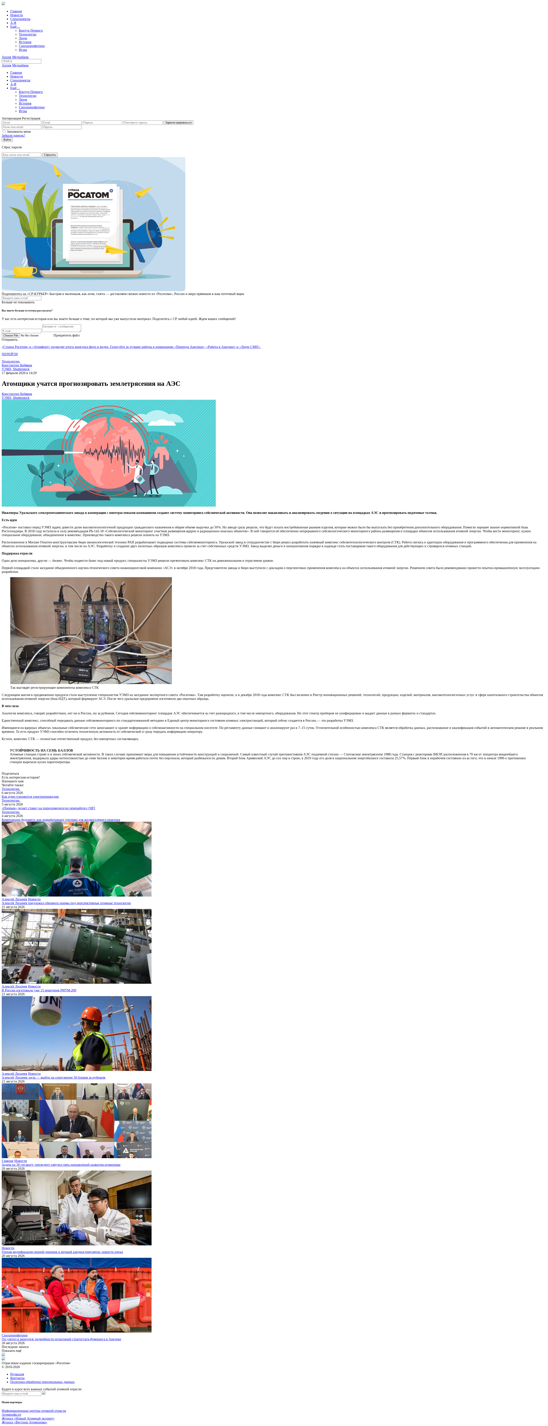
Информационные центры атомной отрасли (34, 1411)
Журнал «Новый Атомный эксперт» (28, 1418)
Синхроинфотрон (32, 46)
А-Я (13, 23)
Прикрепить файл (67, 335)
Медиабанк (20, 57)
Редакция (17, 1374)
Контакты (17, 1378)
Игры (23, 50)
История (25, 42)
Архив (6, 57)
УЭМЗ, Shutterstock (16, 369)
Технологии (27, 34)
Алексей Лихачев (14, 899)
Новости (16, 15)
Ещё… (15, 26)
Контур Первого (31, 30)
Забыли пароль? (13, 135)
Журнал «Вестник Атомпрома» (24, 1422)
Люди (23, 38)
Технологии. (11, 361)
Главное (16, 11)
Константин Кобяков (17, 365)
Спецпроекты (20, 19)
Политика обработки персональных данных (42, 1382)
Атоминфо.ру (11, 1414)
